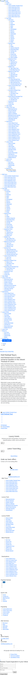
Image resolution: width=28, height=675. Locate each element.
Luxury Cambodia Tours (14, 138)
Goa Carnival (13, 55)
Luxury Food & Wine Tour (14, 85)
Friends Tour (9, 549)
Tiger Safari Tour (14, 68)
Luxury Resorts (12, 148)
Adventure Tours (12, 59)
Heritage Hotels (12, 149)
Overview (2, 351)
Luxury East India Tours (14, 15)
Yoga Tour (12, 73)
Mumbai (12, 21)
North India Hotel (12, 156)
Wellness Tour (13, 76)
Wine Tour (12, 88)
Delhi (11, 27)
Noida (11, 41)
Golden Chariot (12, 112)
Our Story (10, 162)
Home (7, 2)
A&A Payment (6, 598)
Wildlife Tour (11, 66)
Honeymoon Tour (12, 101)
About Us (8, 160)
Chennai (12, 38)
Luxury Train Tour (10, 107)
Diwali (11, 46)
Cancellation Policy (15, 657)
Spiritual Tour (11, 77)
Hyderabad (13, 33)
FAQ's (4, 599)
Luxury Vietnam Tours (13, 140)
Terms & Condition (15, 655)
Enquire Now (4, 674)
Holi (11, 44)
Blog (12, 351)
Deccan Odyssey (12, 110)
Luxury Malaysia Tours (13, 135)
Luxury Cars (9, 159)
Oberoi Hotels (11, 143)
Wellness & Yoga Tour (13, 71)
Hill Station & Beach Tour (14, 90)
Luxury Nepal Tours (13, 123)
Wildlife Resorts (12, 157)
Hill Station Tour (14, 93)
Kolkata (12, 37)
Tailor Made (9, 105)
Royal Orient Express (13, 116)
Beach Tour (13, 95)
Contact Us (5, 596)
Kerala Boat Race (14, 49)
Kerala (11, 35)
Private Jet (5, 615)
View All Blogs (14, 456)
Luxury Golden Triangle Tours (15, 5)
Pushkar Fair (13, 51)
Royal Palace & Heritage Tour (15, 96)
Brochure (5, 623)
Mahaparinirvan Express (14, 115)
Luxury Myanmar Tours (14, 132)
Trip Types (8, 18)
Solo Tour (8, 540)
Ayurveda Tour (14, 74)
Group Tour (8, 541)
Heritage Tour (13, 99)
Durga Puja (13, 54)
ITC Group (10, 151)
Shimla (12, 40)
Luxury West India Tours (14, 16)
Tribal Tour (11, 102)
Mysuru (12, 30)
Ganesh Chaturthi (14, 48)
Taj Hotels (10, 145)
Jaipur (11, 26)
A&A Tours (8, 4)
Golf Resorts (11, 154)
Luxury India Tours (7, 609)
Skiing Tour (13, 65)
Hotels (9, 351)
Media (9, 166)
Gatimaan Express (12, 118)
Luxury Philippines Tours (14, 134)
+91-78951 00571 (12, 171)
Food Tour (12, 87)
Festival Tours (11, 43)
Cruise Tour (11, 104)
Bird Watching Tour (15, 69)
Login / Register (7, 340)
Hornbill (12, 52)
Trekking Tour (13, 62)
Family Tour (8, 543)
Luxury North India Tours (14, 12)
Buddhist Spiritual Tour (16, 80)
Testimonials (11, 165)
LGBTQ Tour (9, 547)
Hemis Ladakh (13, 57)
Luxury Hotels (9, 141)
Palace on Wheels (12, 113)
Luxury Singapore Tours (14, 137)
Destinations (9, 121)
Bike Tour (12, 60)
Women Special (9, 550)
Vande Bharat (11, 120)
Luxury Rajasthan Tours (14, 10)
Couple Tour (9, 544)
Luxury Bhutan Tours (13, 126)
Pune (11, 23)
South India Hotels (12, 152)
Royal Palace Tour (14, 98)
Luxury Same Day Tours (14, 7)
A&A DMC (5, 626)
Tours (6, 351)
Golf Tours (10, 19)
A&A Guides (6, 629)
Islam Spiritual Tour (15, 82)
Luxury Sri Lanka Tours (13, 124)
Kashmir (12, 32)
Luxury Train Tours (7, 610)
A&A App (5, 627)
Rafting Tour (13, 63)
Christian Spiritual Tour (16, 84)
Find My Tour (9, 168)
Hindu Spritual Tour (15, 79)
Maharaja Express (12, 109)
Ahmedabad (13, 29)
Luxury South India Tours (14, 13)
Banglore (12, 24)
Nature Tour (13, 91)
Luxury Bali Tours (12, 127)
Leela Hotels (11, 146)
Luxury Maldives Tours (13, 129)
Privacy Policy (13, 654)
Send (14, 672)
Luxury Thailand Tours (13, 130)
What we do (11, 163)
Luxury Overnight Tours (14, 8)
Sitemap (5, 601)
